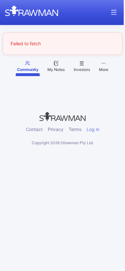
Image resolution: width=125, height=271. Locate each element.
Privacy (55, 129)
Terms (75, 129)
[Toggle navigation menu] (114, 12)
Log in (93, 129)
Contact (34, 129)
